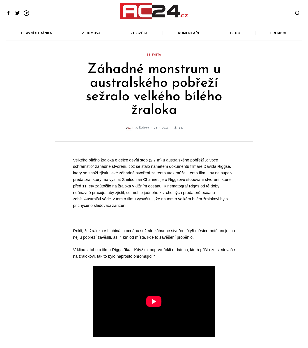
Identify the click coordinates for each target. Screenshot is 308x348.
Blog (235, 33)
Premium (278, 33)
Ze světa (139, 33)
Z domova (91, 33)
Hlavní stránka (36, 33)
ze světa (154, 54)
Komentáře (189, 33)
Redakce (144, 127)
